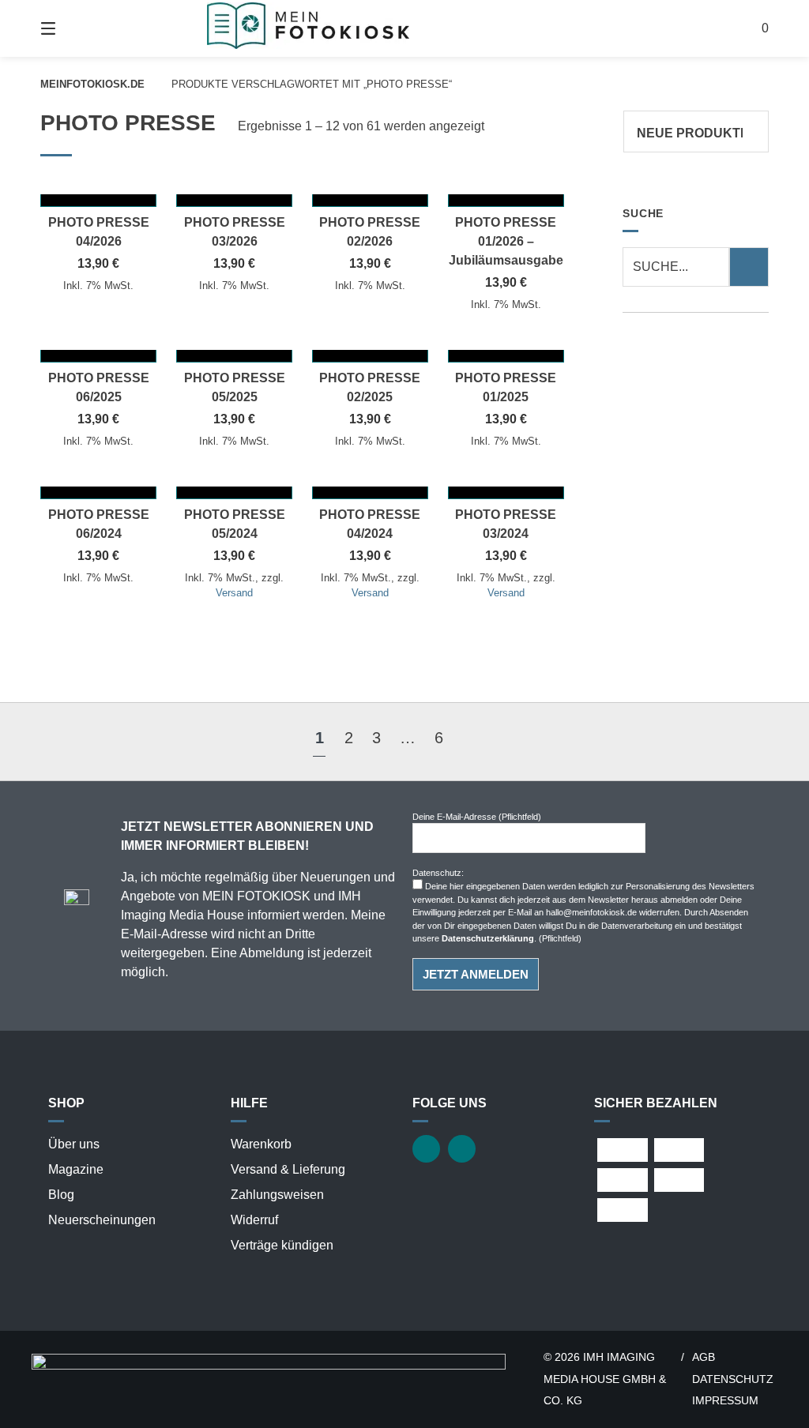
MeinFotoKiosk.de (92, 84)
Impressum (725, 1401)
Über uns (74, 1144)
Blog (61, 1194)
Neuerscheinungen (102, 1220)
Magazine (75, 1169)
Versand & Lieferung (288, 1169)
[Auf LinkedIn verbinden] (462, 1149)
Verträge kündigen (282, 1245)
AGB (703, 1357)
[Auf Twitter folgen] (426, 1149)
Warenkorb (261, 1144)
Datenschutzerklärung (488, 938)
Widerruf (254, 1220)
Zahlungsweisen (277, 1194)
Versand (234, 593)
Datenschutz (732, 1379)
